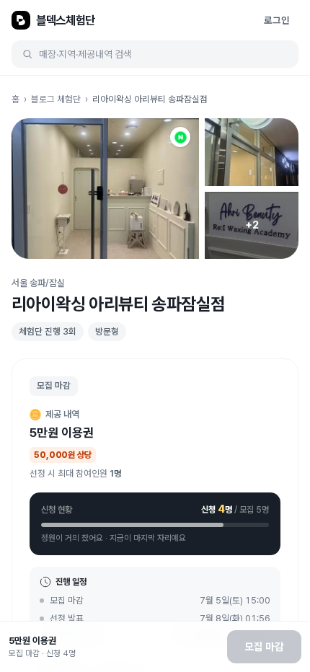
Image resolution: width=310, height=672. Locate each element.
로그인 (277, 20)
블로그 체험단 (56, 99)
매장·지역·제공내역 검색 (85, 54)
